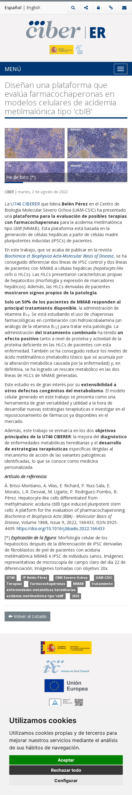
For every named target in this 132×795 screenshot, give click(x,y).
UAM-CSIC (104, 578)
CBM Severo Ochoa (71, 578)
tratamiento (102, 584)
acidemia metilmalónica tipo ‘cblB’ (35, 596)
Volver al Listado (30, 616)
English (33, 7)
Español (13, 7)
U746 (10, 578)
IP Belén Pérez (35, 578)
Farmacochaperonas (47, 584)
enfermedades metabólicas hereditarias (41, 590)
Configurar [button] (66, 780)
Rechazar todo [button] (66, 770)
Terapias (14, 584)
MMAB (78, 584)
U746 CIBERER (25, 204)
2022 (75, 596)
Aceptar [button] (66, 760)
